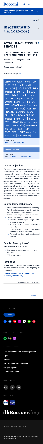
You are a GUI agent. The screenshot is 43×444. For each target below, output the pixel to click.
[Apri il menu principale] (38, 4)
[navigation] (21, 11)
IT (33, 4)
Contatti (34, 20)
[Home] (11, 4)
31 (20, 74)
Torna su (33, 295)
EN (29, 4)
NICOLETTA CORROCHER (14, 143)
